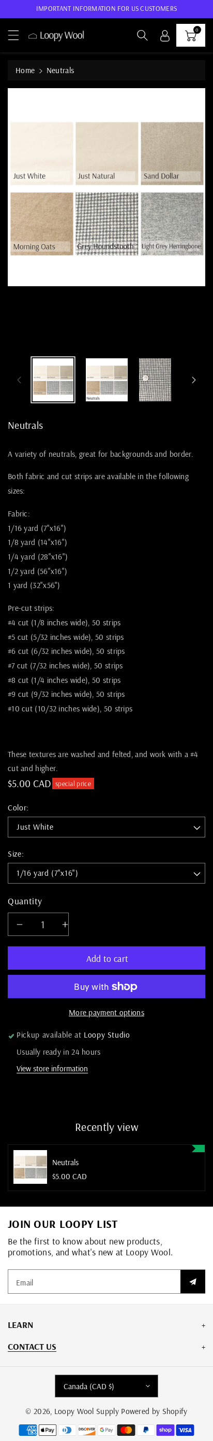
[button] (18, 35)
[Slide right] (193, 380)
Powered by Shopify (154, 1411)
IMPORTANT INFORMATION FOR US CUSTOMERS (106, 8)
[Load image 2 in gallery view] (107, 379)
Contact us (32, 1346)
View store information (52, 1068)
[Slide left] (19, 380)
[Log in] (165, 35)
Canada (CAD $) (89, 1386)
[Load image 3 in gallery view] (155, 379)
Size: (16, 854)
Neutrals (65, 1162)
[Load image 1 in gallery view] (53, 379)
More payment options (106, 1012)
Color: (18, 808)
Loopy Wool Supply (86, 1411)
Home (25, 70)
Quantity (25, 900)
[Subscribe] (192, 1281)
